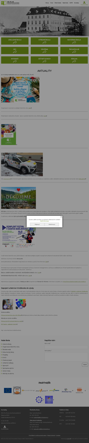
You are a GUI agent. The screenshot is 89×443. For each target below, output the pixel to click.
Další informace (44, 221)
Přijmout (37, 224)
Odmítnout (52, 224)
